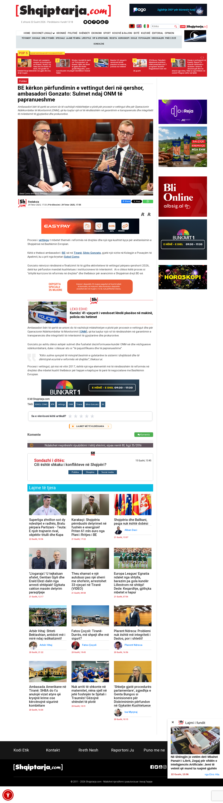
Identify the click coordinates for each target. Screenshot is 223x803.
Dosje (134, 38)
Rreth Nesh (88, 750)
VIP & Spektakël (100, 38)
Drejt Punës (48, 38)
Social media (107, 472)
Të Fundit (26, 38)
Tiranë (78, 252)
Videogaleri (157, 38)
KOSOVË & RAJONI (122, 33)
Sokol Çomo (71, 256)
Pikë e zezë (170, 38)
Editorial (157, 33)
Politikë (72, 33)
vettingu (44, 240)
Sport (107, 33)
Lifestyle (86, 38)
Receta (113, 38)
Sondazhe (99, 44)
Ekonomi (96, 33)
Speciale (60, 38)
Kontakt (53, 750)
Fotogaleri (144, 38)
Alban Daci (131, 530)
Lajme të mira (73, 38)
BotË (136, 33)
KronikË (61, 33)
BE (63, 252)
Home (27, 33)
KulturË (145, 33)
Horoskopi (123, 38)
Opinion (169, 33)
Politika (75, 472)
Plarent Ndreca (134, 645)
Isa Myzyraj (131, 712)
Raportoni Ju (122, 750)
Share (127, 201)
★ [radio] (70, 416)
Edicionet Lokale (42, 33)
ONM (83, 331)
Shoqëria (90, 472)
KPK (52, 404)
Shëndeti (84, 33)
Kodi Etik (21, 750)
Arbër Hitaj (46, 645)
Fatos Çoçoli (89, 645)
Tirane (79, 404)
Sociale (36, 38)
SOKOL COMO (41, 404)
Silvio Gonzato (92, 252)
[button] (8, 795)
